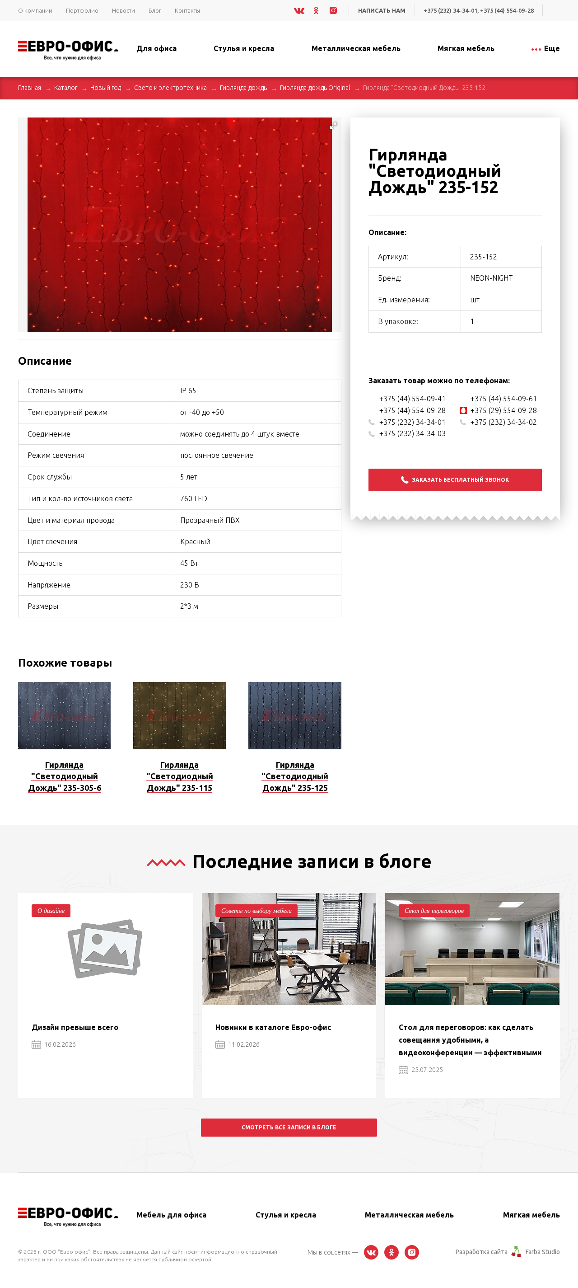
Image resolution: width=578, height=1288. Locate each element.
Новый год (105, 87)
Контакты (187, 10)
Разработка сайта (482, 1251)
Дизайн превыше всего (75, 1027)
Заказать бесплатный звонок (460, 480)
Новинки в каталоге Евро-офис (273, 1027)
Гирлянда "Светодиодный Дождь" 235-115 (179, 776)
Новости (123, 10)
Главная (29, 87)
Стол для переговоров (434, 910)
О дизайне (51, 910)
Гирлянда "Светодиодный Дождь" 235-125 (294, 776)
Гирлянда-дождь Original (315, 87)
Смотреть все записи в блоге (289, 1127)
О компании (35, 10)
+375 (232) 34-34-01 (450, 10)
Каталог (65, 87)
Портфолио (82, 10)
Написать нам (382, 10)
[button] (333, 125)
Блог (155, 10)
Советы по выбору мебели (256, 910)
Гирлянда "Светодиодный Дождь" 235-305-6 (64, 776)
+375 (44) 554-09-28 (507, 10)
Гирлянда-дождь (243, 87)
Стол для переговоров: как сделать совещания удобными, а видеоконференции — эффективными (470, 1040)
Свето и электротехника (170, 87)
